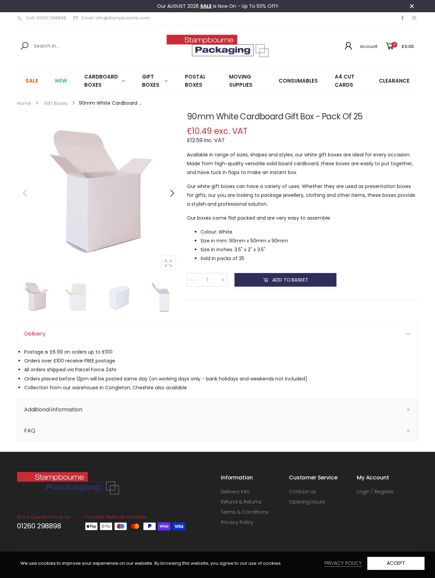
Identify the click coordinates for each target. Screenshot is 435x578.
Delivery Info (235, 491)
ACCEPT (396, 563)
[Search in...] (25, 46)
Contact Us (302, 491)
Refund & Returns (241, 501)
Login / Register (375, 491)
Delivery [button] (35, 334)
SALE (206, 6)
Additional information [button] (53, 409)
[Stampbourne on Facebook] (402, 18)
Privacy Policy (237, 522)
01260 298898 (39, 526)
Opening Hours (307, 501)
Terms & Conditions (244, 512)
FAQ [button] (29, 431)
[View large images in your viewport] (168, 263)
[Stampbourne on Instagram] (414, 18)
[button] (172, 193)
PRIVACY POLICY (343, 563)
